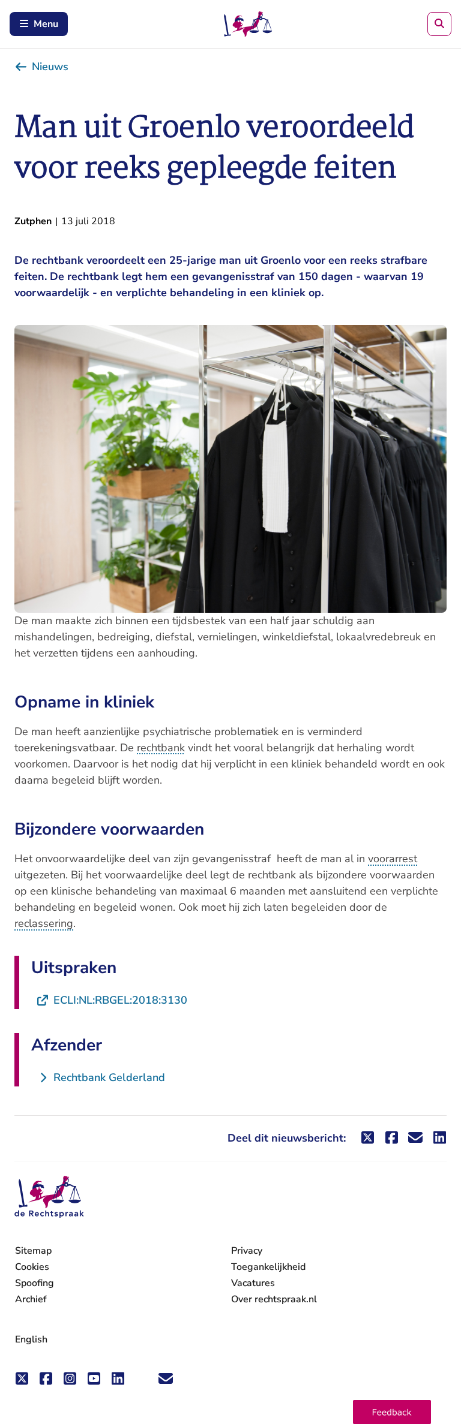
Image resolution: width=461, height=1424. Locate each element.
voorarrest (392, 858)
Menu (46, 24)
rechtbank (161, 747)
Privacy (246, 1250)
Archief (31, 1299)
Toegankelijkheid (268, 1267)
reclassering (43, 923)
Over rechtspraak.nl (274, 1299)
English (31, 1339)
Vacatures (253, 1283)
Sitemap (33, 1250)
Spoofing (34, 1283)
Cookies (32, 1267)
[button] (392, 1412)
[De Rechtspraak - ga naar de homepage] (49, 1197)
